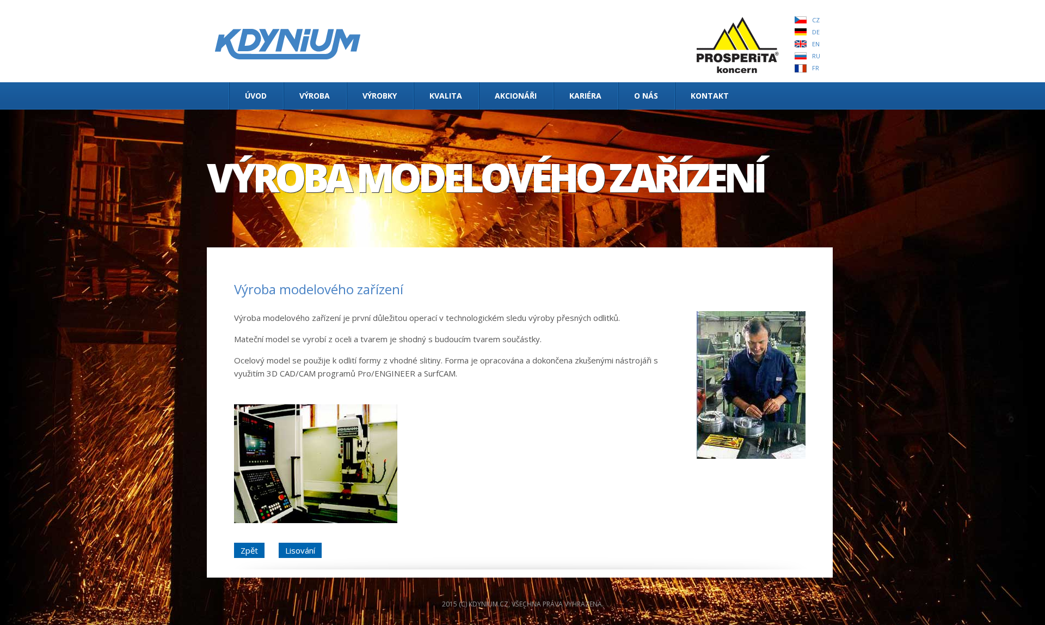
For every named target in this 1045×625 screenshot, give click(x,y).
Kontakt (710, 95)
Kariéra (585, 95)
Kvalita (445, 95)
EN (816, 44)
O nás (646, 95)
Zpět (249, 550)
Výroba (314, 95)
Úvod (256, 95)
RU (816, 56)
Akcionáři (516, 95)
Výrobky (379, 95)
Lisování (300, 550)
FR (815, 68)
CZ (816, 20)
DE (816, 32)
